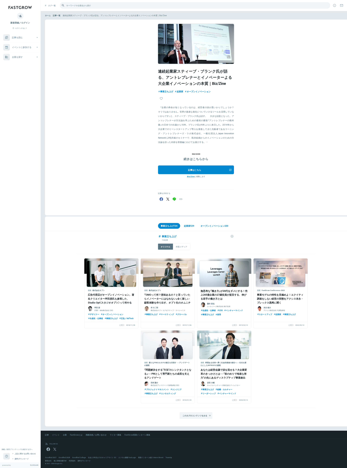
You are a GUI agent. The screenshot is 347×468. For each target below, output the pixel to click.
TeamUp (169, 457)
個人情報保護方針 (60, 460)
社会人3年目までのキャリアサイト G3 (102, 457)
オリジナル (165, 246)
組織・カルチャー (224, 389)
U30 (221, 310)
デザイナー (94, 314)
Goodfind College (79, 457)
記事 (47, 434)
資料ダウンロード (84, 460)
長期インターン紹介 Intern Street (150, 457)
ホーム (48, 15)
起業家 (180, 91)
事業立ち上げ (166, 91)
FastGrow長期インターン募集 (137, 434)
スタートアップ (265, 314)
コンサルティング (168, 393)
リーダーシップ (209, 393)
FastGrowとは (76, 434)
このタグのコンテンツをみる (195, 415)
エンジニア (177, 389)
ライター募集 (115, 434)
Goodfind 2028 (64, 457)
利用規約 (72, 460)
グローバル (182, 314)
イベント (56, 434)
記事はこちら (194, 169)
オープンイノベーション (199, 91)
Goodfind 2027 (50, 457)
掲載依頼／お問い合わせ (96, 434)
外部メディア (181, 246)
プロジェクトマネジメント (157, 389)
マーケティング (167, 314)
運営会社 (48, 460)
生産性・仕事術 (96, 318)
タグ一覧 (52, 5)
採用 (219, 314)
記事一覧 (56, 15)
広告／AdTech (127, 318)
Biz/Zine (191, 176)
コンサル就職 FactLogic (127, 457)
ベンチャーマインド (234, 310)
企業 (65, 434)
